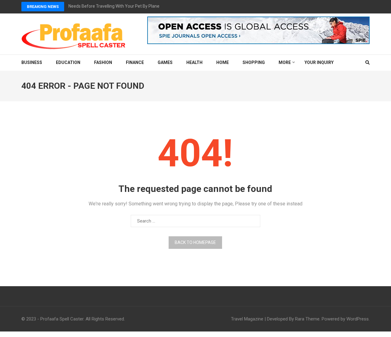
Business (31, 62)
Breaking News (43, 6)
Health (194, 62)
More (285, 62)
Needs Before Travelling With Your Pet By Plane (113, 6)
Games (165, 62)
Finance (135, 62)
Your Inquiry (319, 62)
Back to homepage (195, 242)
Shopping (254, 62)
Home (222, 62)
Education (68, 62)
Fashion (103, 62)
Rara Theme (307, 319)
